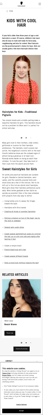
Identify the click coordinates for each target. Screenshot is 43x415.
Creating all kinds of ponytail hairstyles (19, 212)
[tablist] (21, 138)
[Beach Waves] (21, 309)
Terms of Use (6, 373)
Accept (21, 411)
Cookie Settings (21, 404)
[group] (21, 98)
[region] (21, 388)
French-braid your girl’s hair (15, 250)
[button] (21, 361)
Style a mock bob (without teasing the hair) (21, 263)
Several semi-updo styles (14, 227)
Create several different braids (16, 256)
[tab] (21, 138)
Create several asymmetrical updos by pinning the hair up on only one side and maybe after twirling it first (22, 236)
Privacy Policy (6, 375)
